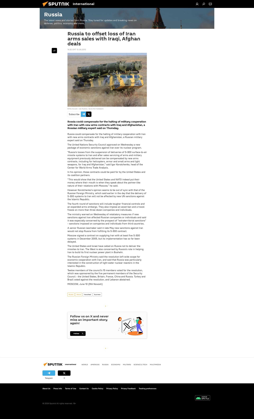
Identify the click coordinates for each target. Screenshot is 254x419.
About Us (46, 388)
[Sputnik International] (57, 7)
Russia (71, 294)
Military (127, 364)
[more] (54, 50)
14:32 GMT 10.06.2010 (76, 49)
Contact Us (84, 388)
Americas (95, 364)
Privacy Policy (112, 388)
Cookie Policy (97, 388)
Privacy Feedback (128, 388)
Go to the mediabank (96, 109)
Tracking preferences (147, 388)
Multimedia (155, 364)
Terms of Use (70, 388)
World (78, 294)
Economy (115, 364)
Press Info (57, 388)
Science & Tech (140, 364)
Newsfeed (87, 294)
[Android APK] (203, 398)
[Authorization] (197, 4)
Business (97, 294)
